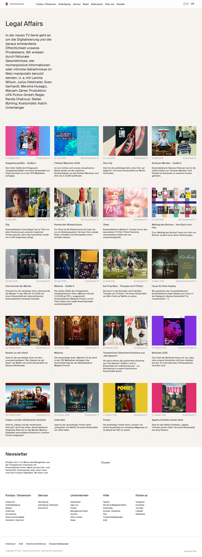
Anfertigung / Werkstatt (48, 505)
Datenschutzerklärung (36, 544)
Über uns (109, 4)
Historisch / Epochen (14, 520)
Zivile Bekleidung (12, 505)
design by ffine (190, 551)
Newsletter (140, 514)
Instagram (140, 502)
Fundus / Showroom (46, 4)
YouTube (139, 508)
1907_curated (76, 517)
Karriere (74, 514)
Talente (106, 502)
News (86, 4)
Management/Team (79, 511)
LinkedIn (139, 511)
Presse (73, 508)
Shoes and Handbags (14, 517)
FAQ (105, 514)
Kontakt (120, 4)
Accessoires (10, 514)
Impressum (10, 544)
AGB (105, 520)
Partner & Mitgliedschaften (114, 505)
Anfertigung (64, 4)
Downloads (108, 508)
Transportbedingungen (113, 517)
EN (192, 3)
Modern (8, 508)
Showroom (10, 502)
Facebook (140, 505)
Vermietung (43, 502)
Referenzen (97, 4)
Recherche (43, 508)
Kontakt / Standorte (111, 511)
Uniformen (10, 511)
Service (77, 4)
